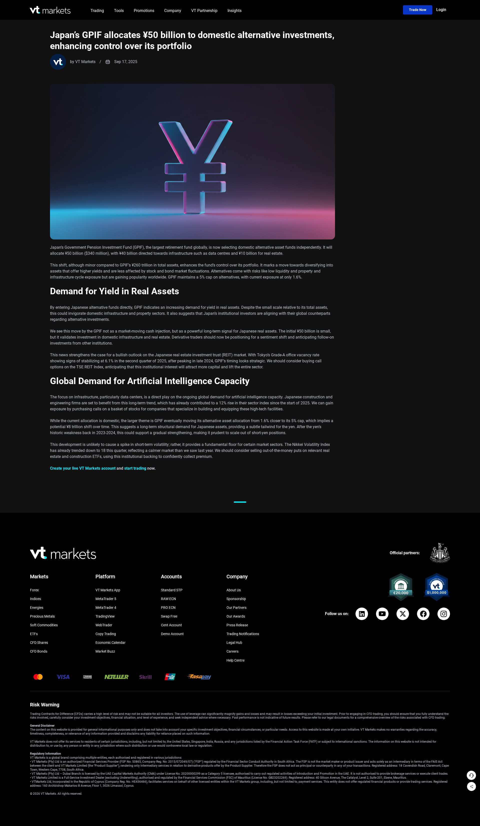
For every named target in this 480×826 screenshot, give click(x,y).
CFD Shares (39, 643)
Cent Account (171, 625)
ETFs (34, 634)
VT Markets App (108, 590)
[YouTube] (382, 614)
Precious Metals (42, 616)
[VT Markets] (50, 10)
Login (441, 9)
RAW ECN (168, 599)
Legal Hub (234, 643)
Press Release (237, 625)
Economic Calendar (111, 643)
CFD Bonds (38, 651)
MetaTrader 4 (106, 608)
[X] (402, 614)
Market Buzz (105, 651)
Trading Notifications (242, 634)
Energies (36, 608)
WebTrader (104, 625)
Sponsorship (236, 599)
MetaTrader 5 (106, 599)
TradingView (105, 616)
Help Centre (235, 660)
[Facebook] (423, 614)
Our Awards (235, 616)
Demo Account (172, 634)
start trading (135, 468)
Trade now (417, 10)
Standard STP (171, 590)
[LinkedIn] (362, 614)
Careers (232, 651)
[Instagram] (444, 614)
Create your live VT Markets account (83, 468)
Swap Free (169, 616)
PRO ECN (168, 608)
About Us (233, 590)
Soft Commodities (44, 625)
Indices (35, 599)
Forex (34, 590)
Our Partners (236, 608)
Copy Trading (106, 634)
